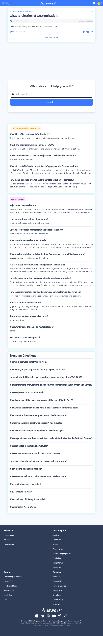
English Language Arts (62, 553)
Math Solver (9, 595)
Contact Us (57, 581)
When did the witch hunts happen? (26, 468)
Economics (57, 567)
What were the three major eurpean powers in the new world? (39, 415)
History (20, 11)
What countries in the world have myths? (29, 446)
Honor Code (9, 581)
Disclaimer (57, 595)
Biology (55, 544)
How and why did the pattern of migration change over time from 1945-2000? (46, 377)
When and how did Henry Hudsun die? (27, 499)
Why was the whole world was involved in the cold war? (36, 453)
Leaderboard (9, 535)
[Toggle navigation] (3, 3)
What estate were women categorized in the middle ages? (37, 430)
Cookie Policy (58, 600)
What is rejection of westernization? (34, 16)
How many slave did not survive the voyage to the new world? (38, 461)
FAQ (6, 600)
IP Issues (56, 604)
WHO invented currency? (21, 491)
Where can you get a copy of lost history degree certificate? (37, 369)
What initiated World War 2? (23, 507)
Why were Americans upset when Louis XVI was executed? (36, 423)
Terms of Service (59, 586)
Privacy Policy (58, 590)
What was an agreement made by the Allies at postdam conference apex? (44, 407)
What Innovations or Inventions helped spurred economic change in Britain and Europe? (51, 384)
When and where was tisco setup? (25, 484)
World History (29, 11)
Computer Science (60, 563)
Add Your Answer (51, 37)
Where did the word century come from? (28, 362)
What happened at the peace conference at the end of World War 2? (41, 400)
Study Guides (9, 590)
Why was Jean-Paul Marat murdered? (27, 392)
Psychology (57, 558)
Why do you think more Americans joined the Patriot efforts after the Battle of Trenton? (51, 438)
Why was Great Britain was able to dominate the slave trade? (38, 476)
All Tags (7, 540)
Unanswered (9, 544)
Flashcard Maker (10, 586)
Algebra (56, 535)
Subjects (13, 11)
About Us (56, 577)
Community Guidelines (13, 577)
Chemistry (57, 540)
